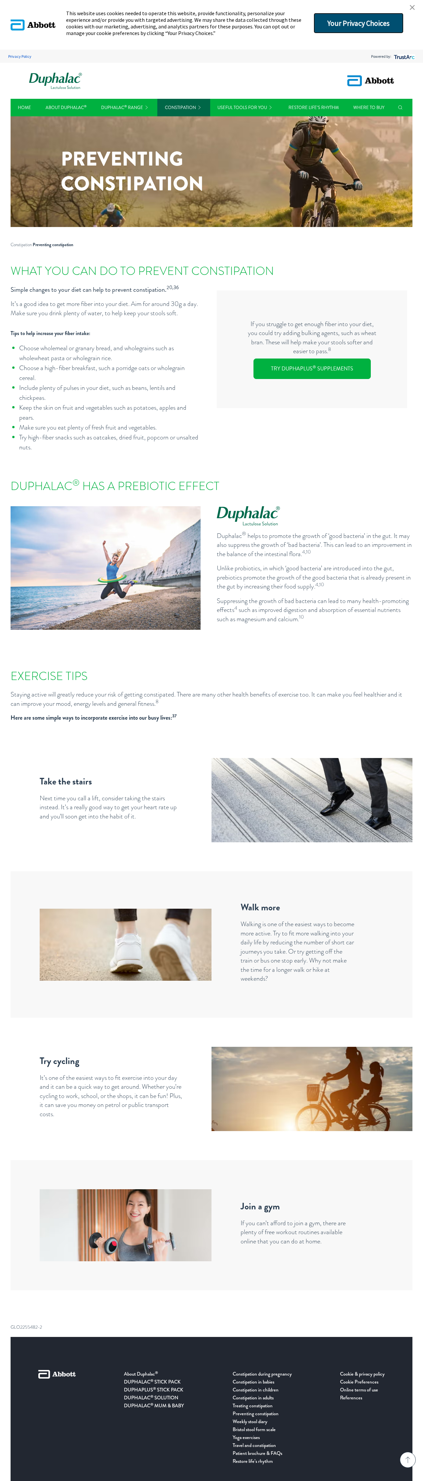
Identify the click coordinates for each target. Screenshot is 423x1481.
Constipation (180, 107)
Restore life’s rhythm (313, 107)
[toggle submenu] (146, 107)
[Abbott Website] (57, 1417)
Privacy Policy (19, 56)
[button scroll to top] (408, 1460)
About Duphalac (66, 107)
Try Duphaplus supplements (312, 368)
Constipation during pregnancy (262, 1374)
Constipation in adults (253, 1397)
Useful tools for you (242, 107)
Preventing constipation (256, 1413)
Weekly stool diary (250, 1421)
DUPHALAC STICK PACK (152, 1382)
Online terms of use (359, 1389)
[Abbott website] (370, 80)
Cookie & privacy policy (362, 1374)
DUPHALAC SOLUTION (151, 1397)
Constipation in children (256, 1389)
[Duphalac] (55, 81)
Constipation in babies (253, 1382)
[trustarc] (403, 56)
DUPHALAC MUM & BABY (154, 1405)
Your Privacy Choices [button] (358, 23)
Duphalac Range (122, 107)
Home (24, 107)
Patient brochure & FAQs (257, 1453)
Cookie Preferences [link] (359, 1382)
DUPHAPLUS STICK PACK (153, 1389)
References (351, 1397)
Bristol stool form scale (254, 1429)
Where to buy (368, 107)
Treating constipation (253, 1405)
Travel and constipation (254, 1445)
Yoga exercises (246, 1437)
